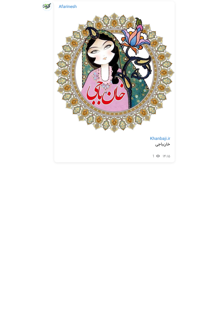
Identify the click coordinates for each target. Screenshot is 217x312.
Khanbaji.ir (160, 139)
